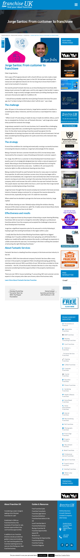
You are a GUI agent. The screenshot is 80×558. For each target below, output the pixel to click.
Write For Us (36, 535)
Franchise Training (37, 543)
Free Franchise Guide (38, 509)
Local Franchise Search (39, 523)
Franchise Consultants (38, 511)
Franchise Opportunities (39, 531)
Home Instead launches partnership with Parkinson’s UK (47, 293)
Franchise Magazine (38, 545)
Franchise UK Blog (17, 35)
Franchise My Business (39, 526)
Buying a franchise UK (38, 528)
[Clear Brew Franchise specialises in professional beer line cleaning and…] (70, 52)
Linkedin (72, 545)
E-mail (65, 280)
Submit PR (35, 533)
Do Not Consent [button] (42, 555)
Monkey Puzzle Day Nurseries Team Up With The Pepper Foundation (16, 294)
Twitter (67, 545)
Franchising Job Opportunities (41, 538)
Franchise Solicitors (38, 540)
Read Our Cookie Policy (62, 555)
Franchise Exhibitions (38, 516)
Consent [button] (51, 555)
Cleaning (26, 35)
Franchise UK (5, 35)
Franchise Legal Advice (39, 513)
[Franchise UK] (17, 5)
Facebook (62, 545)
